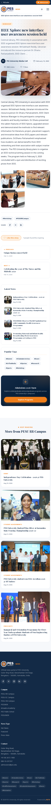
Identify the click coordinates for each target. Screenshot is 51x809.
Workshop (7, 24)
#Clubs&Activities (23, 359)
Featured (4, 732)
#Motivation (6, 790)
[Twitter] (8, 681)
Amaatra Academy (8, 708)
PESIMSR (4, 705)
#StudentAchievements (27, 786)
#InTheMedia (11, 363)
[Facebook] (3, 681)
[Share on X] (15, 225)
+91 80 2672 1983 (8, 758)
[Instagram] (14, 681)
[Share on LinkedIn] (21, 225)
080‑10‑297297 (7, 761)
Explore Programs (25, 400)
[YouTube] (25, 681)
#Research (35, 363)
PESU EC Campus (7, 697)
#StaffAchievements (9, 786)
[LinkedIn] (19, 681)
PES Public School (7, 712)
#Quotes (23, 363)
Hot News (4, 728)
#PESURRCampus (22, 219)
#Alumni (9, 359)
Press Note (5, 735)
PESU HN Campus (8, 701)
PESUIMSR (5, 715)
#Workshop (7, 219)
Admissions (44, 2)
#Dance (41, 786)
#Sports (9, 368)
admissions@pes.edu (9, 765)
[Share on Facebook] (10, 225)
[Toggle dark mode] (41, 9)
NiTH (48, 800)
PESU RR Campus (7, 694)
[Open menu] (48, 9)
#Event (36, 359)
